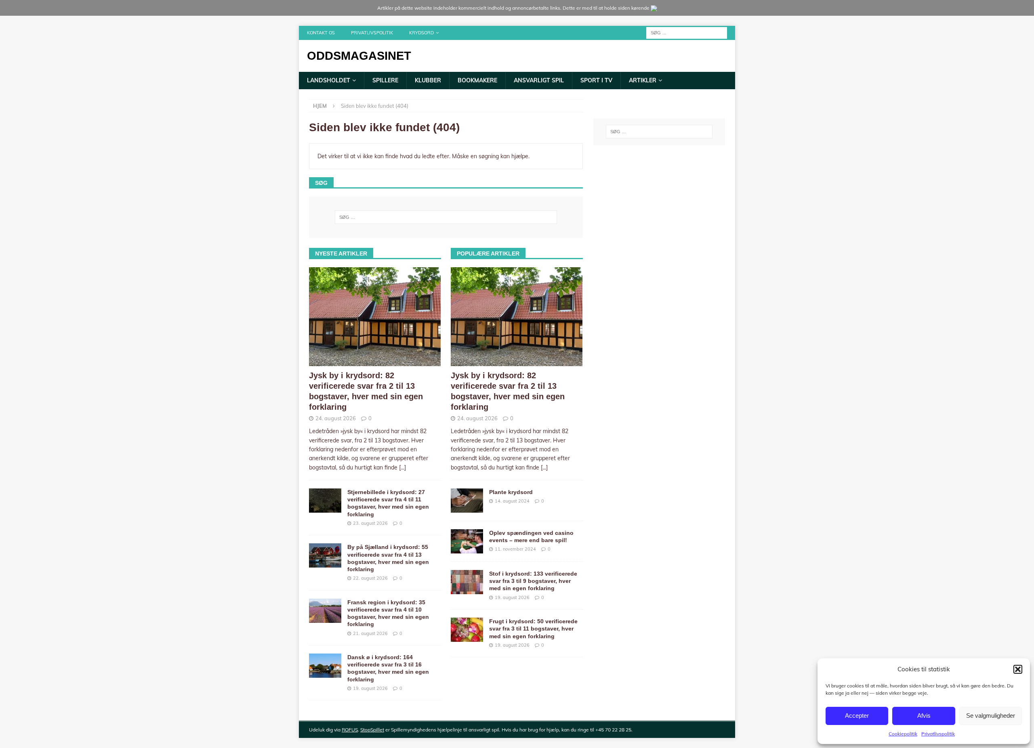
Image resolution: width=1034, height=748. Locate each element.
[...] (402, 467)
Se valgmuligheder (990, 715)
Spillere (385, 80)
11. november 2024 (515, 549)
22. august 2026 (370, 578)
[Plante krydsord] (467, 500)
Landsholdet (328, 80)
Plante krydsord (511, 492)
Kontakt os (321, 33)
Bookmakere (477, 80)
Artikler (642, 80)
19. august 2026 (370, 688)
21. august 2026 (370, 633)
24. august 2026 (335, 418)
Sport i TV (596, 80)
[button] (1018, 669)
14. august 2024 (512, 501)
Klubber (428, 80)
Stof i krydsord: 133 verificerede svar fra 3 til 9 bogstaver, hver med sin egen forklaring (533, 580)
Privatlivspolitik (938, 734)
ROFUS (350, 730)
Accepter (857, 715)
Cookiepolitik (903, 734)
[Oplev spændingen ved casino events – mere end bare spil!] (467, 541)
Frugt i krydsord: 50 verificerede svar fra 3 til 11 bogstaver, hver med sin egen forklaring (533, 628)
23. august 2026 (370, 523)
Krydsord (421, 33)
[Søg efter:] (686, 32)
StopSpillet (372, 730)
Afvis (924, 715)
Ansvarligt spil (539, 80)
